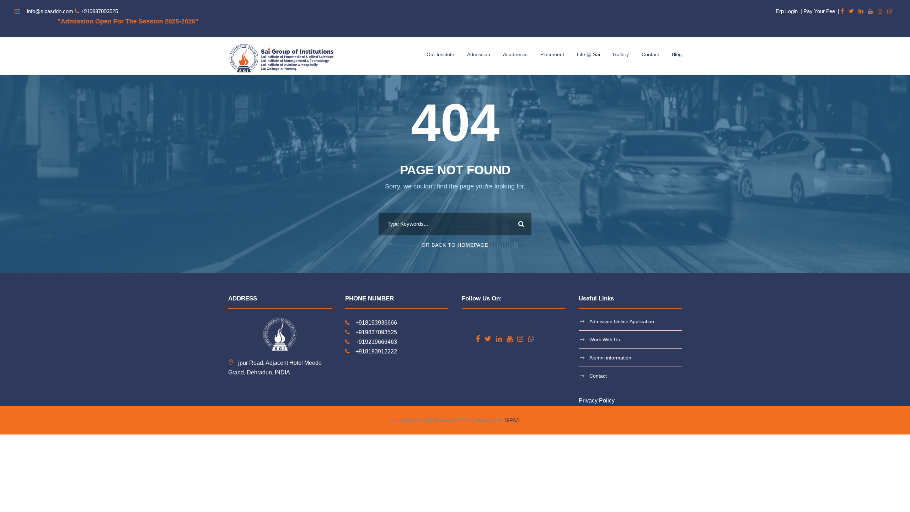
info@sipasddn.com (50, 11)
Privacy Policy (597, 401)
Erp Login (787, 11)
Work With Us (604, 339)
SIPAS (512, 420)
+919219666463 (376, 342)
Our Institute (440, 54)
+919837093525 (99, 11)
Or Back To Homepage (455, 245)
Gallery (621, 54)
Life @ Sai (588, 54)
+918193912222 (376, 351)
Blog (677, 54)
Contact (650, 54)
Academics (515, 54)
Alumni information (610, 358)
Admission (478, 54)
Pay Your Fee (819, 11)
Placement (552, 54)
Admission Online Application (621, 321)
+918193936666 (376, 323)
